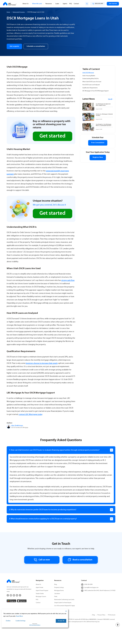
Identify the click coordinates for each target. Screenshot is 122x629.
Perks (55, 596)
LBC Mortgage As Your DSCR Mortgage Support (95, 91)
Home (8, 12)
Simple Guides (40, 593)
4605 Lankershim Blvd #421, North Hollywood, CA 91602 (99, 590)
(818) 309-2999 (88, 584)
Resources (48, 3)
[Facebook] (14, 595)
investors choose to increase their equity (42, 363)
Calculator (57, 593)
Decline (8, 621)
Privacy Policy (101, 615)
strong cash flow (68, 280)
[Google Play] (11, 600)
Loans (57, 3)
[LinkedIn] (11, 595)
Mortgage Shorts (59, 590)
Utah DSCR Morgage (88, 72)
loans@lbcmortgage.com (91, 587)
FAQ (70, 3)
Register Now (98, 157)
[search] (87, 4)
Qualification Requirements (90, 88)
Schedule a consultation (36, 46)
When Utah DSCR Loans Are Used (91, 82)
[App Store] (21, 600)
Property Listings (59, 587)
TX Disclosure (111, 615)
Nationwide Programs (19, 12)
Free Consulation (97, 143)
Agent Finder (39, 587)
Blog (55, 584)
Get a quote (14, 46)
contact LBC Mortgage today (30, 414)
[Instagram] (8, 595)
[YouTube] (17, 595)
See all (110, 99)
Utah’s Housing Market (88, 75)
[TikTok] (20, 595)
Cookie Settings (20, 621)
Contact (76, 3)
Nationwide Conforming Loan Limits (64, 599)
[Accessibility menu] (118, 625)
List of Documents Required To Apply (64, 605)
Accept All (61, 621)
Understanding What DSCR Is (90, 79)
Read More (19, 616)
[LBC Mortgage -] (9, 4)
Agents (65, 3)
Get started (113, 3)
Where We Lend (37, 3)
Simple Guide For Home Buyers (62, 602)
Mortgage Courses (41, 596)
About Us (25, 3)
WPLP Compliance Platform (34, 625)
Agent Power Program (42, 590)
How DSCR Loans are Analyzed (91, 85)
